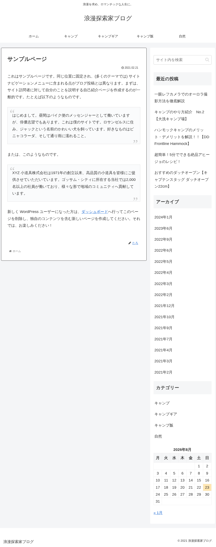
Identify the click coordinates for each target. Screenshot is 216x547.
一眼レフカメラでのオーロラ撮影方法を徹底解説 (181, 97)
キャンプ (162, 403)
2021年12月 (164, 306)
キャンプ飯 (163, 425)
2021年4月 (163, 350)
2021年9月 (163, 328)
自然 (158, 436)
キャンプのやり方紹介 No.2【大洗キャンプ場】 (179, 115)
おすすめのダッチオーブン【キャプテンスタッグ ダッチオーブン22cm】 (181, 179)
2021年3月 (163, 361)
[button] (207, 59)
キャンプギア (165, 414)
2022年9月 (163, 239)
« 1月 (158, 513)
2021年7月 (163, 339)
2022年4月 (163, 272)
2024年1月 (163, 217)
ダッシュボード (94, 212)
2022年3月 (163, 284)
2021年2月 (163, 372)
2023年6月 (163, 228)
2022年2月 (163, 295)
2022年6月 (163, 250)
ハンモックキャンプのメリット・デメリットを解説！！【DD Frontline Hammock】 (181, 137)
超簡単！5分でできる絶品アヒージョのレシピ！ (182, 158)
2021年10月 (164, 317)
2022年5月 (163, 261)
